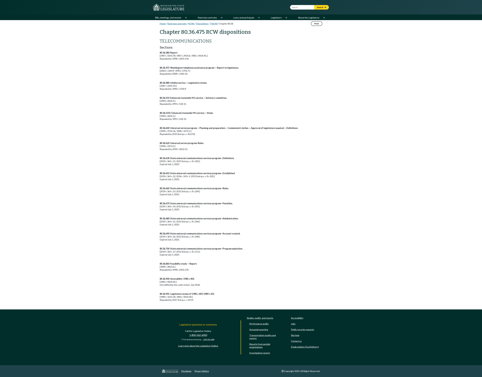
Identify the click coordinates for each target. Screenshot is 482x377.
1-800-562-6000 (198, 335)
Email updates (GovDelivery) (305, 346)
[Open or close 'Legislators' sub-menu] (286, 17)
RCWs (191, 23)
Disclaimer (186, 371)
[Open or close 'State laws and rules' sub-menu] (221, 17)
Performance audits (259, 323)
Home (163, 23)
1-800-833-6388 (208, 340)
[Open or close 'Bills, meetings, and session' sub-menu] (185, 17)
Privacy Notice (201, 371)
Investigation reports (259, 352)
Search (320, 7)
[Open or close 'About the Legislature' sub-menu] (324, 17)
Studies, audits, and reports (260, 318)
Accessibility (297, 318)
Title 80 (214, 23)
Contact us (296, 341)
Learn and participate (243, 17)
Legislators (276, 17)
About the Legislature (308, 17)
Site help (295, 335)
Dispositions (202, 23)
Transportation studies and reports (262, 337)
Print (316, 23)
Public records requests (302, 329)
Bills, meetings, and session (168, 17)
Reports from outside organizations (259, 345)
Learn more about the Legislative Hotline (198, 345)
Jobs (293, 323)
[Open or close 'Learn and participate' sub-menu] (258, 17)
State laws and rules (207, 17)
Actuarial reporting (258, 329)
